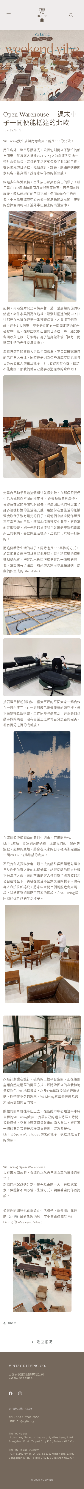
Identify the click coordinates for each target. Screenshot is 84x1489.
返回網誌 (45, 1342)
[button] (8, 15)
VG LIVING (47, 1480)
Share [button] (12, 1323)
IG (9, 1216)
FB (16, 1216)
